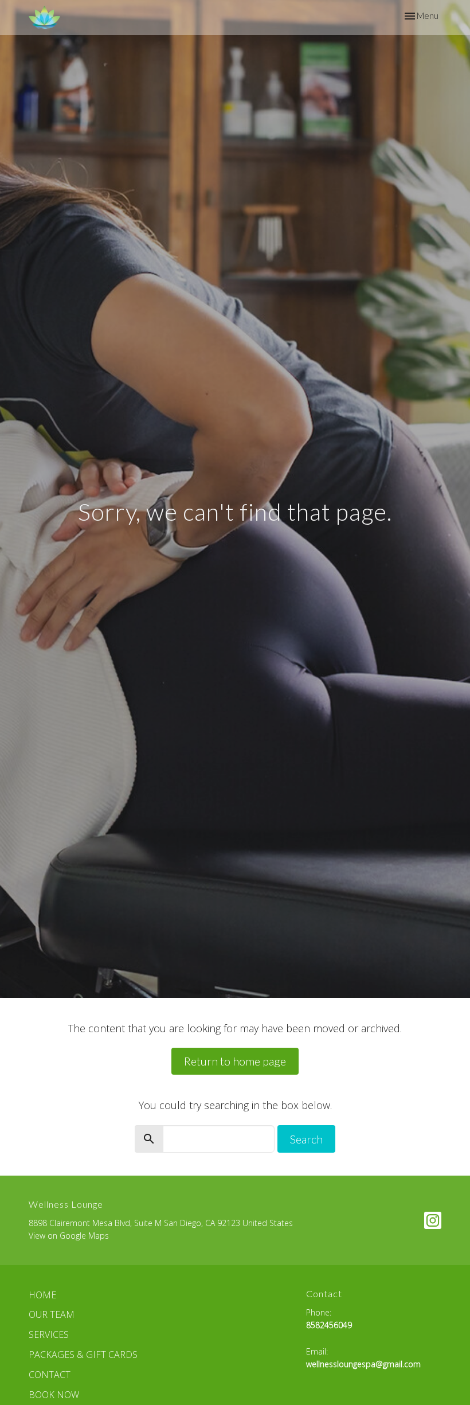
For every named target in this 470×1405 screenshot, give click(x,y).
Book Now (54, 1394)
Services (49, 1334)
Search (306, 1139)
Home (42, 1295)
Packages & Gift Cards (83, 1354)
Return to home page (235, 1061)
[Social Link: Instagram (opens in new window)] (432, 1220)
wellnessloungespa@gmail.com (363, 1364)
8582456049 (329, 1325)
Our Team (52, 1314)
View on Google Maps (69, 1235)
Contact (49, 1374)
